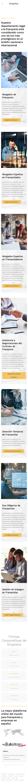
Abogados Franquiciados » (11, 202)
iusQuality (14, 662)
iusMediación (14, 695)
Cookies (16, 780)
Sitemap (21, 776)
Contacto (3, 774)
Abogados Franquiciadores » (12, 286)
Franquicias (4, 776)
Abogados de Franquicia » (11, 120)
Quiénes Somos (20, 774)
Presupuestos (11, 774)
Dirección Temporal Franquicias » (13, 451)
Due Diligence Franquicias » (12, 535)
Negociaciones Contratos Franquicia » (14, 375)
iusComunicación (14, 673)
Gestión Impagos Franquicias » (13, 615)
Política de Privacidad (6, 780)
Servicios (10, 776)
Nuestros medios (5, 778)
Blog (16, 776)
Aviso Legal (15, 778)
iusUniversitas (14, 684)
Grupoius (14, 3)
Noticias (22, 780)
